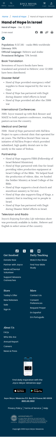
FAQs (6, 332)
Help (45, 408)
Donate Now (10, 260)
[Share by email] (41, 32)
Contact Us (36, 295)
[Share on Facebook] (36, 32)
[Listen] (3, 38)
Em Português (37, 317)
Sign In (7, 309)
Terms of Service (32, 408)
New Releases (11, 300)
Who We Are (10, 337)
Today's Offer (10, 295)
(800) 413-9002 (28, 401)
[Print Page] (51, 32)
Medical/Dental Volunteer (12, 271)
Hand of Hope (19, 17)
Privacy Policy (15, 408)
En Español (35, 313)
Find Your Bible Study (37, 266)
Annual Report (11, 342)
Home (5, 17)
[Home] (28, 4)
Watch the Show (38, 260)
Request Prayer (38, 308)
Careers (8, 346)
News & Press (10, 351)
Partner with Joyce (13, 265)
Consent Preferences (36, 301)
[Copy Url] (46, 32)
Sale (6, 305)
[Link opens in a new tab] (17, 251)
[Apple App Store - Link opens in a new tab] (19, 391)
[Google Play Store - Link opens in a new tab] (36, 391)
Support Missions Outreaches (12, 278)
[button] (4, 4)
